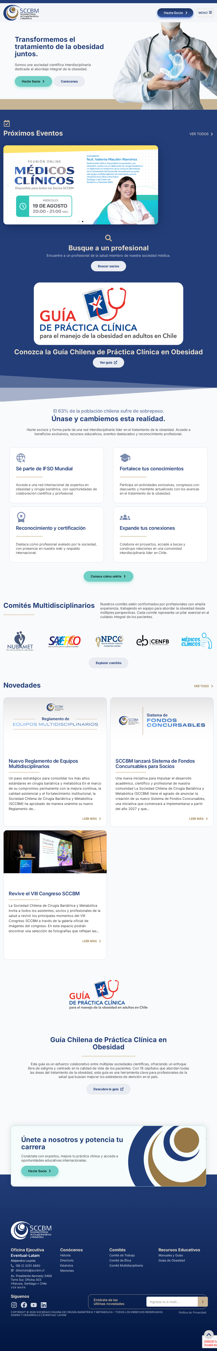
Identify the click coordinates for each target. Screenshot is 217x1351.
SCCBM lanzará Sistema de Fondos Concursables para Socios (155, 763)
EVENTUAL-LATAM (54, 1315)
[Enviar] (203, 1302)
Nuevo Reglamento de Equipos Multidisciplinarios (43, 763)
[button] (8, 185)
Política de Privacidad (192, 1312)
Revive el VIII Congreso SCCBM (44, 894)
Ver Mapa (18, 1287)
